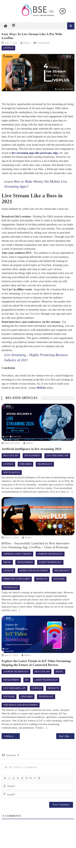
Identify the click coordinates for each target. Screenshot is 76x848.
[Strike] (18, 778)
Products (41, 579)
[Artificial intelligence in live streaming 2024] (38, 422)
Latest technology (50, 562)
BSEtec (27, 43)
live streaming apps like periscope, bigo (35, 152)
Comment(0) (43, 43)
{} (43, 778)
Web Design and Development (20, 705)
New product (62, 570)
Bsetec (7, 562)
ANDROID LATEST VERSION (17, 554)
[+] (47, 778)
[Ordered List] (22, 778)
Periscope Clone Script (16, 579)
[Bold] (5, 778)
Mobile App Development (33, 570)
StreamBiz (25, 464)
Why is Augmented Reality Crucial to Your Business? (13, 736)
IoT (27, 680)
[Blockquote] (30, 778)
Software (59, 579)
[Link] (39, 778)
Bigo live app (10, 455)
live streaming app (57, 455)
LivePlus (8, 48)
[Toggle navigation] (63, 11)
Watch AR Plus (11, 472)
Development (32, 455)
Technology (44, 464)
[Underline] (13, 778)
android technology (50, 554)
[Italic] (9, 778)
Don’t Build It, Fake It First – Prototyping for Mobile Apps (66, 736)
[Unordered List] (26, 778)
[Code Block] (35, 778)
